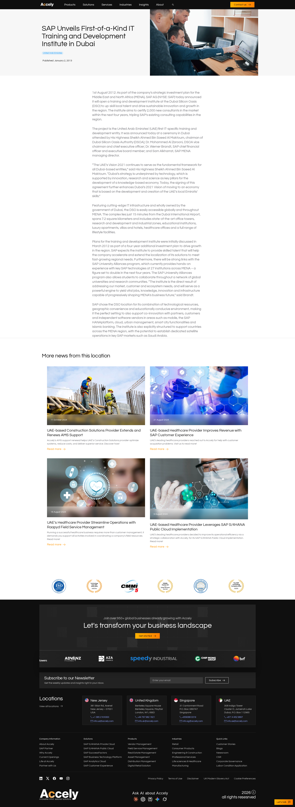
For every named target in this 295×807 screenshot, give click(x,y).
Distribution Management (142, 761)
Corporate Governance (229, 761)
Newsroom (222, 752)
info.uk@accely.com (148, 721)
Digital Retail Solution (139, 765)
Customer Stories (225, 744)
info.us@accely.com (104, 721)
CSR (218, 757)
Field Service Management (142, 748)
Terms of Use (175, 778)
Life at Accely (46, 761)
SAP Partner (46, 748)
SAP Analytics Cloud (95, 761)
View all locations (49, 706)
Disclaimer (193, 778)
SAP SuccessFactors (95, 752)
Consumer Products (183, 748)
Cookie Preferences (245, 778)
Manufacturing (180, 765)
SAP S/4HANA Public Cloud (99, 748)
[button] (78, 4)
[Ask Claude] (135, 799)
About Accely (46, 744)
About (160, 4)
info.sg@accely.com (193, 721)
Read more (54, 449)
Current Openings (49, 757)
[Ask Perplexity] (150, 799)
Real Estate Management (142, 752)
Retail (175, 744)
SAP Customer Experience (98, 765)
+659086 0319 (189, 717)
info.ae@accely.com (237, 721)
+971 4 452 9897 (235, 717)
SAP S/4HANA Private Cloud (99, 744)
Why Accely (45, 752)
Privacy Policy (155, 778)
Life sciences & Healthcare (186, 761)
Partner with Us (47, 765)
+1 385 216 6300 (101, 717)
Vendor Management (139, 744)
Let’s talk (281, 802)
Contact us (240, 4)
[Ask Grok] (164, 799)
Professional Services (184, 757)
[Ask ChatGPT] (143, 799)
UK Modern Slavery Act (216, 778)
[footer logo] (59, 799)
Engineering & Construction (187, 752)
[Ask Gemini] (157, 799)
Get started (145, 636)
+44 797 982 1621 (146, 717)
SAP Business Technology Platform (103, 757)
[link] (40, 778)
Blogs (219, 748)
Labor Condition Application (231, 765)
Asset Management (139, 757)
